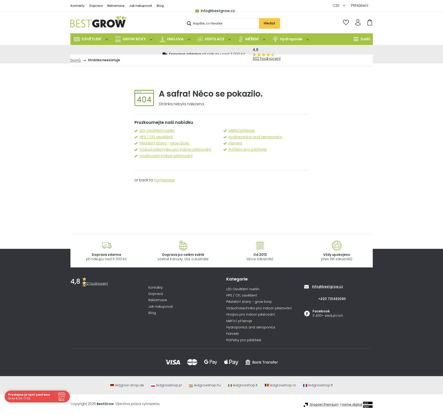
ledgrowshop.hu (207, 385)
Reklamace (115, 5)
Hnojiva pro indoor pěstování (166, 156)
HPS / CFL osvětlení (156, 137)
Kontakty (77, 5)
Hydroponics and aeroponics (255, 137)
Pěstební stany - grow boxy (164, 143)
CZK (336, 5)
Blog (160, 5)
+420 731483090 (332, 299)
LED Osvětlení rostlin (157, 130)
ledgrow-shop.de (129, 385)
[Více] (361, 39)
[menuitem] (90, 39)
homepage (164, 180)
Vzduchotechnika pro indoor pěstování (175, 149)
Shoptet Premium (324, 404)
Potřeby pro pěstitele (247, 149)
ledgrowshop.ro (283, 385)
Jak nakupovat (140, 5)
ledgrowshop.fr (320, 385)
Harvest (235, 143)
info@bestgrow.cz (218, 10)
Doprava (96, 5)
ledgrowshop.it (245, 385)
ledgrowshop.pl (169, 385)
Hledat (269, 23)
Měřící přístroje (242, 130)
